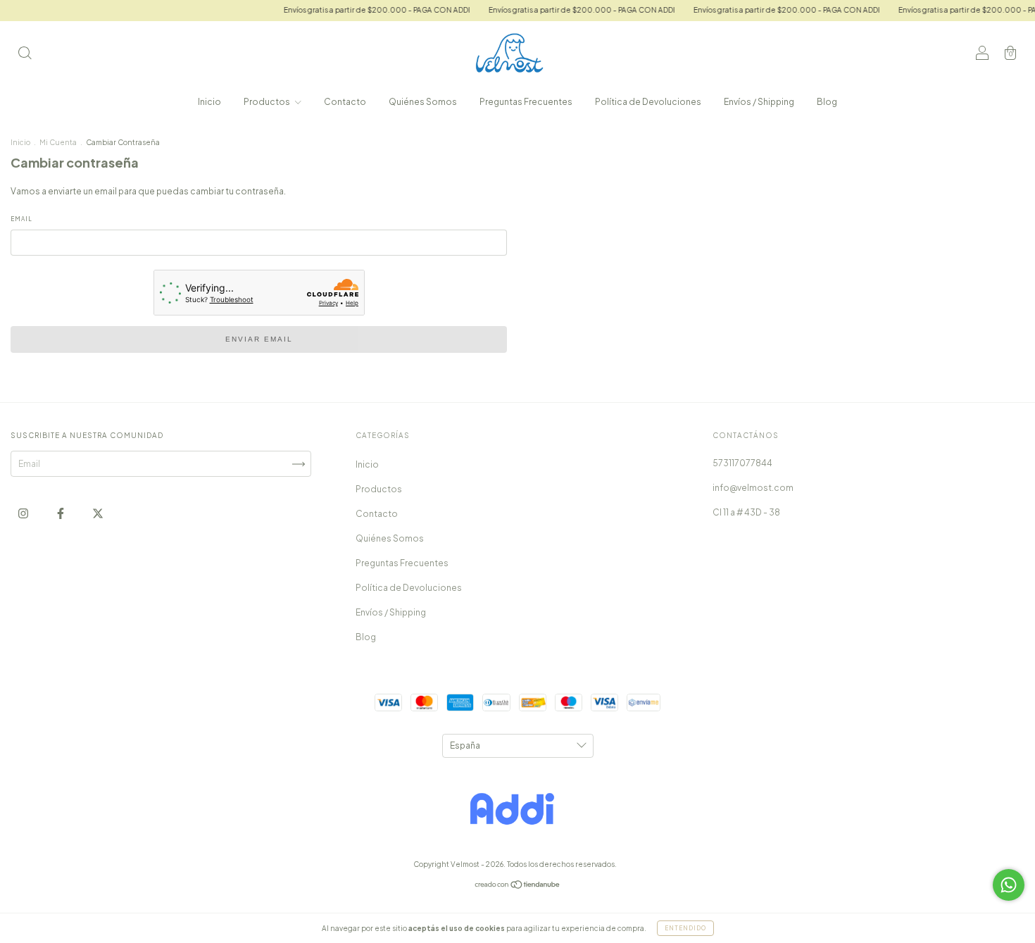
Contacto (345, 101)
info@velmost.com (753, 487)
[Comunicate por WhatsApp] (1008, 885)
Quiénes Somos (423, 101)
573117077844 (742, 463)
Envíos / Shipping (759, 101)
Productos (267, 101)
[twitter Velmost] (98, 513)
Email (21, 219)
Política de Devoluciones (648, 101)
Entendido (685, 928)
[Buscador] (25, 54)
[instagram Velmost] (24, 513)
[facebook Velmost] (61, 513)
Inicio (209, 101)
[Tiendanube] (518, 886)
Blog (827, 101)
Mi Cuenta (58, 142)
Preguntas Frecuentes (525, 101)
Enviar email (259, 339)
